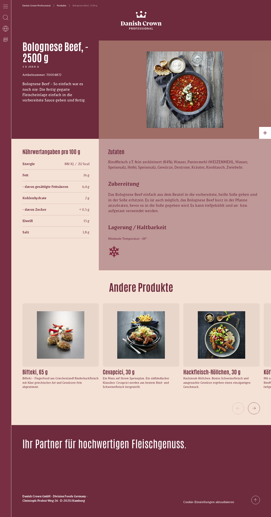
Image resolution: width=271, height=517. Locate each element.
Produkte (61, 5)
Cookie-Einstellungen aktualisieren (208, 502)
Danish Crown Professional (36, 5)
